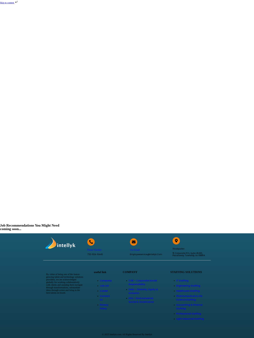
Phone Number (94, 250)
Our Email (135, 250)
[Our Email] (133, 242)
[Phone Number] (91, 242)
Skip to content (7, 2)
